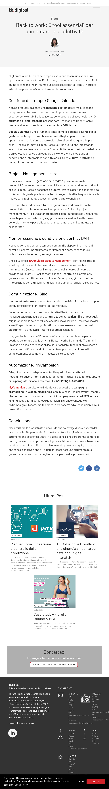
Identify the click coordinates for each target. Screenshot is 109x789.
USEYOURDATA (72, 3)
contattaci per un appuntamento (54, 664)
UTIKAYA (62, 3)
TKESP (89, 3)
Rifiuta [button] (81, 782)
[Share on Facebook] (89, 468)
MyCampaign (17, 387)
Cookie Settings (26, 723)
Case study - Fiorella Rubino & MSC (50, 616)
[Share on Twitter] (81, 468)
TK (44, 3)
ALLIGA (82, 3)
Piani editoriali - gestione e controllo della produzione (31, 548)
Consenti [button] (96, 782)
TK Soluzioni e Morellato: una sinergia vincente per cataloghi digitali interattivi (76, 551)
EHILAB (55, 3)
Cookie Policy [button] (21, 785)
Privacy (12, 723)
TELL (49, 3)
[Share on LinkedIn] (97, 468)
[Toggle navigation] (96, 10)
